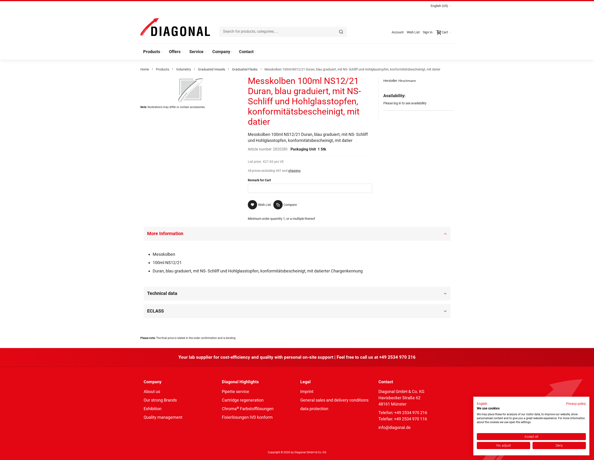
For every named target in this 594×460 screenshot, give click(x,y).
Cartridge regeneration (243, 400)
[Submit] (341, 32)
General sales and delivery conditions (334, 400)
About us (152, 391)
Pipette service (235, 391)
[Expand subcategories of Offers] (182, 52)
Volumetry (183, 69)
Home (144, 69)
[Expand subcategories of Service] (205, 52)
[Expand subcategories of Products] (161, 52)
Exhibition (152, 408)
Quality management (163, 417)
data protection (314, 408)
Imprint (306, 391)
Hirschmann (407, 81)
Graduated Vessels (211, 69)
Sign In (428, 32)
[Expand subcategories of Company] (231, 52)
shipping (294, 170)
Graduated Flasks (245, 69)
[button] (441, 5)
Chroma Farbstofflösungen (248, 408)
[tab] (297, 234)
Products (162, 69)
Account (398, 32)
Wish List (413, 32)
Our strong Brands (160, 400)
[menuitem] (153, 52)
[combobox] (283, 32)
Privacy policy (576, 404)
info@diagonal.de (394, 427)
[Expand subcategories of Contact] (255, 52)
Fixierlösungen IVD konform (247, 417)
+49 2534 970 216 (397, 357)
